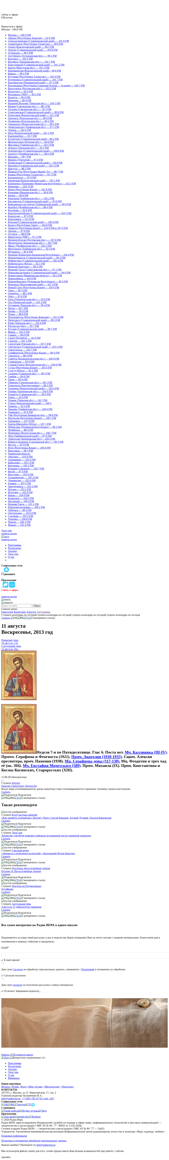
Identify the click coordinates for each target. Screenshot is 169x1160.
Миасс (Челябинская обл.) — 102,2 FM (29, 245)
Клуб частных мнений (24, 814)
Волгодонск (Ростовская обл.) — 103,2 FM (32, 88)
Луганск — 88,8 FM (19, 234)
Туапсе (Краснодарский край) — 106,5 (29, 403)
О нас (11, 557)
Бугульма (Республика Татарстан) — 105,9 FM (34, 76)
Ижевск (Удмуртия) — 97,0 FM (25, 159)
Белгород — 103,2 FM (20, 58)
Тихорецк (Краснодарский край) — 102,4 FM (33, 388)
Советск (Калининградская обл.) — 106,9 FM (33, 358)
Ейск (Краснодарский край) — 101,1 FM (31, 133)
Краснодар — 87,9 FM (20, 216)
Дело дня (6, 530)
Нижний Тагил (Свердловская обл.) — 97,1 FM (34, 269)
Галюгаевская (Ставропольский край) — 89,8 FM (36, 112)
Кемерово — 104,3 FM (20, 186)
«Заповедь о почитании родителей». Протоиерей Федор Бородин (38, 853)
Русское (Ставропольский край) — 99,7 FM (32, 329)
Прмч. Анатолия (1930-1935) (96, 757)
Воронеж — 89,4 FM (19, 100)
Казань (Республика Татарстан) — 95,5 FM (32, 174)
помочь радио (9, 533)
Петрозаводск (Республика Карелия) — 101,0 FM (35, 317)
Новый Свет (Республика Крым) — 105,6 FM (33, 287)
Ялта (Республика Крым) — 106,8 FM (29, 447)
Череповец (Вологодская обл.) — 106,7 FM (32, 433)
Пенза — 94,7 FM (18, 308)
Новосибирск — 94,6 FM (22, 278)
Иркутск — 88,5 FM (19, 168)
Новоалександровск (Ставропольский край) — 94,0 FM (39, 272)
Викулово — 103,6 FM (20, 474)
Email (5, 947)
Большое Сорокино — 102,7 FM (26, 468)
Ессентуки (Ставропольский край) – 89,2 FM (33, 139)
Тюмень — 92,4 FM (19, 406)
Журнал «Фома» (10, 1086)
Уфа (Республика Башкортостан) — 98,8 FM (33, 415)
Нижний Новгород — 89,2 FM (25, 266)
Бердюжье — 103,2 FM (21, 465)
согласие (17, 984)
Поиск (37, 606)
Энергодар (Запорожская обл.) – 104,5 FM (31, 438)
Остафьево (7, 889)
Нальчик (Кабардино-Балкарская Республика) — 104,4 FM (41, 254)
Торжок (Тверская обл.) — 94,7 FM (27, 400)
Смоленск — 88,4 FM (20, 355)
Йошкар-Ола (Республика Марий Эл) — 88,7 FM (35, 171)
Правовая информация (14, 1135)
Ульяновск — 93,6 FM (20, 412)
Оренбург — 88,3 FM (20, 293)
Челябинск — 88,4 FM (20, 430)
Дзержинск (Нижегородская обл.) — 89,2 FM (33, 124)
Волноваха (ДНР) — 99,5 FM (24, 94)
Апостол (31, 612)
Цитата (16, 783)
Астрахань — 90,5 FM (20, 52)
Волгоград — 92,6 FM (20, 91)
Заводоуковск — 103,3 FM (22, 486)
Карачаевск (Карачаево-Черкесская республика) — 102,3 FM (42, 183)
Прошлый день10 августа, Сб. (9, 641)
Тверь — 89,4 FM (17, 379)
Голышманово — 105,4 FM (23, 477)
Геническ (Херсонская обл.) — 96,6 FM (30, 118)
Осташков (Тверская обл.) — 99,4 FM (29, 305)
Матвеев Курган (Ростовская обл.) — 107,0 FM (34, 240)
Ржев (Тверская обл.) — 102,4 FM (27, 323)
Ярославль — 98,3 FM (20, 450)
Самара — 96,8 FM (18, 335)
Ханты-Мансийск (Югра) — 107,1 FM (29, 424)
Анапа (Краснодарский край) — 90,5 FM (31, 47)
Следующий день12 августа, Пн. (11, 647)
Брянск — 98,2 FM (18, 73)
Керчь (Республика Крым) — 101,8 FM (30, 189)
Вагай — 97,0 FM (18, 471)
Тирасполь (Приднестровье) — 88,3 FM (30, 385)
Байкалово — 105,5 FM (21, 462)
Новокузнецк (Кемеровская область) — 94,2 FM (35, 275)
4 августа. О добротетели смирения (21, 906)
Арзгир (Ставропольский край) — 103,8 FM (33, 49)
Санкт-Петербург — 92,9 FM (24, 338)
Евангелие (7, 612)
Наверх (5, 1054)
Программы (14, 545)
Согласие (18, 969)
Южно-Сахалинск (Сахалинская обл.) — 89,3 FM (35, 441)
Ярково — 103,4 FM (19, 525)
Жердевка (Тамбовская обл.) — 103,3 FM (31, 145)
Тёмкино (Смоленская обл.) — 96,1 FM (30, 382)
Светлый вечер (20, 850)
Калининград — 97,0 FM (22, 177)
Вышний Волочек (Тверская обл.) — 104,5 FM (34, 103)
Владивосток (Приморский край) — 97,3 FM (33, 82)
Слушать (6, 783)
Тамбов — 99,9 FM (18, 376)
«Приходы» (67, 1086)
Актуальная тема (21, 903)
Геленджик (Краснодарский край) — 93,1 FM (33, 115)
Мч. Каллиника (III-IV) (146, 752)
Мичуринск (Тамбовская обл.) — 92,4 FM (31, 248)
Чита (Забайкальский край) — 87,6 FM (29, 436)
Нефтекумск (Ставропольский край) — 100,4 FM (35, 260)
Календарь (20, 612)
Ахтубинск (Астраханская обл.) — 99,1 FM (32, 55)
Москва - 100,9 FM (11, 29)
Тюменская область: (19, 453)
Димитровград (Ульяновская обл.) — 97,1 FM (33, 127)
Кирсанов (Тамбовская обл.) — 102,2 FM (31, 198)
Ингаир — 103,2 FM (19, 489)
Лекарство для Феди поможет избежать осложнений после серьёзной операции (46, 835)
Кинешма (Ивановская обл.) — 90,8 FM (30, 192)
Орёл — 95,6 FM (17, 296)
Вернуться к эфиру (12, 26)
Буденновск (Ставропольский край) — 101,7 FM (35, 79)
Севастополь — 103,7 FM (22, 349)
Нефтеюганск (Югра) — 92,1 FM (26, 263)
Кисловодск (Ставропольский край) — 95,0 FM (35, 201)
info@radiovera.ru (10, 1098)
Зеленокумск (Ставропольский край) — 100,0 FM (36, 150)
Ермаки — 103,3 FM (19, 483)
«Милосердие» (52, 1086)
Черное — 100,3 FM (19, 522)
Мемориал (14, 1078)
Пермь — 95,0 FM (18, 311)
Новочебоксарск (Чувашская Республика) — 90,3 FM (38, 281)
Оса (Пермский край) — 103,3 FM (27, 302)
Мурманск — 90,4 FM (20, 251)
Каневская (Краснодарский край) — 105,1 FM (34, 180)
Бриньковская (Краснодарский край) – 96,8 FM (34, 70)
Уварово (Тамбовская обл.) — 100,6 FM (30, 409)
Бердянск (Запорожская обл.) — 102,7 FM (31, 61)
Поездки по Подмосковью (26, 886)
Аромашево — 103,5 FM (21, 459)
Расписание (14, 548)
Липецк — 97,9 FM (19, 231)
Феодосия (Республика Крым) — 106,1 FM (32, 418)
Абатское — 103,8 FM (20, 456)
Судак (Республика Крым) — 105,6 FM (30, 367)
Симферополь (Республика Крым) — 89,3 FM (33, 352)
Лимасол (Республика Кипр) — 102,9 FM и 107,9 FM (38, 228)
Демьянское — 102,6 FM (21, 480)
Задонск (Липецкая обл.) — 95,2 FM (28, 147)
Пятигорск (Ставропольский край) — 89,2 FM (34, 320)
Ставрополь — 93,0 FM (21, 361)
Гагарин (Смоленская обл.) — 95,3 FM (29, 109)
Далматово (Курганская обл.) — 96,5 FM (31, 121)
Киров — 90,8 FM (18, 195)
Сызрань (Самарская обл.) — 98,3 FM (29, 373)
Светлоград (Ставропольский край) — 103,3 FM (35, 346)
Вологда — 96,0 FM (19, 97)
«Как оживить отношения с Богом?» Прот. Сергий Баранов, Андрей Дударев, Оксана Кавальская (56, 817)
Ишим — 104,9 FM (18, 495)
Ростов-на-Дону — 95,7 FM (23, 326)
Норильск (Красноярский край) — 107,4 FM (33, 284)
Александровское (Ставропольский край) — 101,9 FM (38, 41)
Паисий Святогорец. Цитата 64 (19, 786)
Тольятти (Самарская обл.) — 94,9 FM (29, 394)
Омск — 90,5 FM (17, 290)
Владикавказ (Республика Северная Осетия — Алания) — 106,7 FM (46, 85)
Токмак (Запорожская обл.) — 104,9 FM (30, 391)
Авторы (12, 551)
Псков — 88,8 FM (18, 314)
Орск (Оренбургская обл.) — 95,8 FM (29, 299)
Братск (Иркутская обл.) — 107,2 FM (28, 67)
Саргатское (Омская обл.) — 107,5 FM (29, 343)
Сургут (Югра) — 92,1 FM (23, 370)
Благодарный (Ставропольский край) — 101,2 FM (36, 64)
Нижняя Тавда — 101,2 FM (23, 504)
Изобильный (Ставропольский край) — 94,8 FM (35, 162)
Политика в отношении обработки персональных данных (34, 1140)
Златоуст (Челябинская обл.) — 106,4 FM (31, 153)
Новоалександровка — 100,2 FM (26, 507)
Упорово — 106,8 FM (20, 519)
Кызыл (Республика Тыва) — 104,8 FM (30, 225)
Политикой (87, 969)
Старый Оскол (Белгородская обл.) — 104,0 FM (34, 364)
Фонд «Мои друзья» (31, 1086)
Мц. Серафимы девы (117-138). (92, 761)
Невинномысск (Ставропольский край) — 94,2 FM (36, 257)
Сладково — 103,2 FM (20, 516)
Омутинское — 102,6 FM (22, 513)
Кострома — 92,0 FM (20, 210)
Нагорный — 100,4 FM (21, 501)
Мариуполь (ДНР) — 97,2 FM (24, 237)
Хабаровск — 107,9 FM (21, 421)
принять (6, 1157)
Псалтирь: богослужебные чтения (31, 868)
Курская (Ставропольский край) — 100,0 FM (33, 222)
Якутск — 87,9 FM (18, 444)
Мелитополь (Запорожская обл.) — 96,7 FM (32, 243)
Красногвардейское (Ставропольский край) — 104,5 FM (39, 213)
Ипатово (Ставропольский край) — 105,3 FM (33, 165)
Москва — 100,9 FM (19, 35)
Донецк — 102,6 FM (19, 130)
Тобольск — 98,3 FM (19, 510)
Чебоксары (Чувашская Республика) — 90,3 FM (35, 427)
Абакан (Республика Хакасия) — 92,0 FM (31, 38)
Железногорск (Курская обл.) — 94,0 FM (30, 142)
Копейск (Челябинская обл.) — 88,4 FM (30, 207)
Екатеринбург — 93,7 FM (22, 136)
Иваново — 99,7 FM (19, 156)
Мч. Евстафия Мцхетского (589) (52, 765)
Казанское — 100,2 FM (21, 498)
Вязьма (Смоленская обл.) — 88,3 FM (29, 106)
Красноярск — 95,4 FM (21, 219)
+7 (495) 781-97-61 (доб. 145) (38, 1098)
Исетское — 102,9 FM (20, 492)
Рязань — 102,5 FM (19, 332)
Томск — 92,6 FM (18, 397)
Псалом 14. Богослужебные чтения (21, 871)
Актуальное (43, 612)
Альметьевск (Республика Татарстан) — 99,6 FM (35, 44)
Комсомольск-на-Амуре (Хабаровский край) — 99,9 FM (39, 204)
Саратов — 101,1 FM (20, 340)
